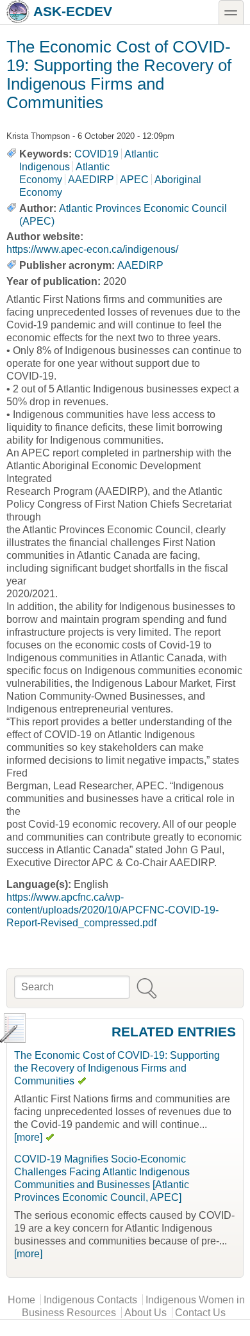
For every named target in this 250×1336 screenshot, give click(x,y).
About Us (145, 1312)
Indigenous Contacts (90, 1299)
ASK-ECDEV (72, 11)
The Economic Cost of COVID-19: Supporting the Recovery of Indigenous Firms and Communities (117, 1068)
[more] (28, 1137)
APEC (134, 179)
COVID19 (96, 154)
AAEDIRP (91, 179)
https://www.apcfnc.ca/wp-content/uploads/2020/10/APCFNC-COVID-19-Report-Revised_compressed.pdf (112, 910)
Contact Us (200, 1312)
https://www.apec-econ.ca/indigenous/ (92, 249)
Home (21, 1299)
